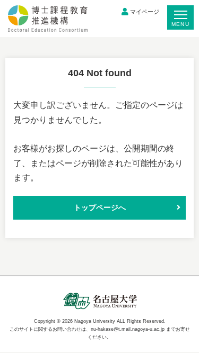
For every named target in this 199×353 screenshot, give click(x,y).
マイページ (144, 11)
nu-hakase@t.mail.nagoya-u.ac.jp (128, 329)
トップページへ (100, 207)
